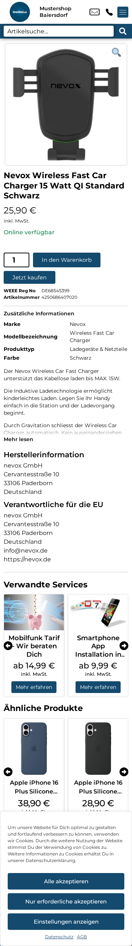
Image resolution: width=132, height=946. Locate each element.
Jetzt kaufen (29, 277)
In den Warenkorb (67, 259)
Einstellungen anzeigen (66, 921)
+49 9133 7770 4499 (109, 12)
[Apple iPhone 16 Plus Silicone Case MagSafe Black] (98, 748)
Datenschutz (59, 936)
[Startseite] (20, 12)
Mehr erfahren (34, 687)
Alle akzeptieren (66, 881)
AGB (82, 936)
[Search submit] (122, 31)
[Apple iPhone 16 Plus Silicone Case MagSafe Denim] (34, 748)
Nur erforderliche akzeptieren (66, 901)
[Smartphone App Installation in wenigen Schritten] (98, 612)
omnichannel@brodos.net (94, 12)
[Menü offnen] (122, 12)
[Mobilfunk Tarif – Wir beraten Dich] (34, 612)
